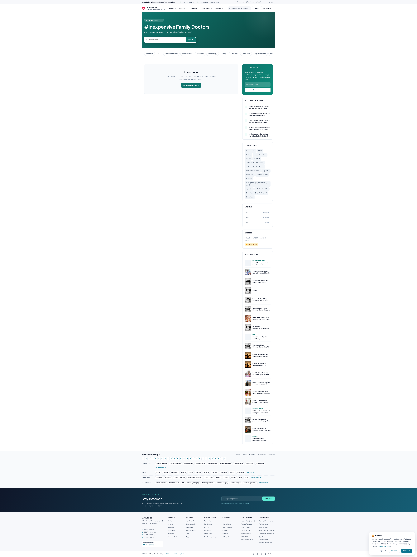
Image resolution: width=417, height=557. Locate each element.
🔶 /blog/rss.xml (251, 244)
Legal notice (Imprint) (248, 521)
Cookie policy (245, 530)
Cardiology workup (250, 483)
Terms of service (246, 524)
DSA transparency (247, 539)
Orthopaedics (238, 463)
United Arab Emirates (194, 477)
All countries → (256, 477)
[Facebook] (261, 553)
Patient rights (263, 524)
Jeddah (198, 472)
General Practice (161, 463)
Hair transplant (174, 483)
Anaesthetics (212, 463)
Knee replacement (208, 483)
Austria (226, 477)
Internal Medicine (225, 463)
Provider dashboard (210, 537)
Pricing (206, 527)
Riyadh (183, 472)
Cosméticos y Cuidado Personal (256, 193)
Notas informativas (260, 155)
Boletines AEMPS (262, 175)
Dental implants (161, 483)
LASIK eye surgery (193, 483)
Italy (240, 477)
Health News (227, 524)
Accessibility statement (266, 521)
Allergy (224, 54)
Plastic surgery (236, 483)
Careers (225, 530)
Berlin (191, 472)
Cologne (214, 472)
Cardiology (260, 463)
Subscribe (268, 498)
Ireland (218, 477)
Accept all (406, 551)
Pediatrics (200, 54)
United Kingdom (179, 477)
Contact (225, 533)
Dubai (158, 472)
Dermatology (212, 54)
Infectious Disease (171, 54)
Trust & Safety (263, 527)
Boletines (249, 179)
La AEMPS (257, 159)
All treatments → (264, 483)
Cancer (248, 159)
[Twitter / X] (257, 553)
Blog (187, 537)
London (165, 472)
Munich (206, 472)
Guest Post (208, 533)
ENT (159, 54)
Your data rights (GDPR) (267, 530)
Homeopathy (188, 463)
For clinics (207, 521)
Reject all (383, 551)
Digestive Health (260, 54)
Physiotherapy (200, 463)
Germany (159, 477)
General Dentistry (175, 463)
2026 (260, 151)
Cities (187, 533)
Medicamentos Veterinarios (255, 163)
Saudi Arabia (209, 477)
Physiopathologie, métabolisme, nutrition (256, 184)
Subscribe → (257, 90)
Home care (271, 455)
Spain (246, 477)
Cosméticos (250, 197)
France (233, 477)
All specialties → (161, 467)
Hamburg (224, 472)
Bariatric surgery (222, 483)
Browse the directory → (151, 455)
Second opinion (191, 524)
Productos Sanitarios (253, 171)
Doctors (237, 455)
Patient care (249, 175)
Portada (248, 155)
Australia (168, 477)
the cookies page (384, 546)
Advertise (207, 530)
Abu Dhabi (174, 472)
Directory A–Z (172, 537)
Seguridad (266, 171)
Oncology (234, 54)
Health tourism (191, 521)
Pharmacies (262, 455)
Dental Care (246, 54)
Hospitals (252, 455)
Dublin (232, 472)
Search (190, 40)
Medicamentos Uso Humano (255, 167)
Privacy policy (245, 527)
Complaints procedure (266, 533)
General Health (187, 54)
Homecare (171, 533)
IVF (183, 483)
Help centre (226, 537)
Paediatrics (249, 463)
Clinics (245, 455)
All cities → (250, 472)
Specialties (189, 527)
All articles (149, 54)
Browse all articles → (191, 85)
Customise (394, 551)
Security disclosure (265, 542)
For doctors (208, 524)
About (225, 521)
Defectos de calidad (262, 189)
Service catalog (191, 530)
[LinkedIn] (253, 553)
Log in (256, 8)
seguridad (249, 189)
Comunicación (250, 151)
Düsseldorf (240, 472)
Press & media (227, 527)
